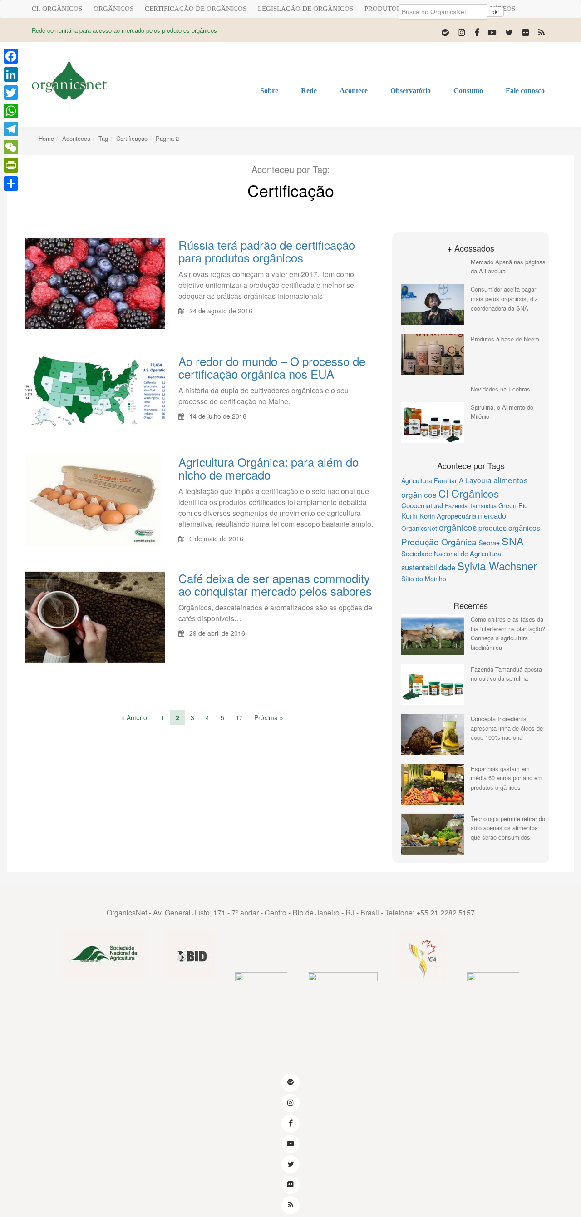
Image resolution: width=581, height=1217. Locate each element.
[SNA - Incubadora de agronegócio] (493, 998)
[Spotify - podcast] (445, 32)
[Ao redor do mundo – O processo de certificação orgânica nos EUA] (95, 391)
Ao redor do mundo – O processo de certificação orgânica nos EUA (271, 367)
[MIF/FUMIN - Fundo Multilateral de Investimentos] (261, 998)
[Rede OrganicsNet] (69, 86)
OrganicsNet (419, 528)
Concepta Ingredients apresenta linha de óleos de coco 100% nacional (507, 728)
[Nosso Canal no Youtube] (492, 32)
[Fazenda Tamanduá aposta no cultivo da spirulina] (432, 684)
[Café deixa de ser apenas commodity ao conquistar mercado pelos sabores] (95, 616)
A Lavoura (475, 480)
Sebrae (489, 542)
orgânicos (458, 527)
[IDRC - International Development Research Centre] (343, 998)
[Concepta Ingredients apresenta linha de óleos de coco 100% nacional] (432, 734)
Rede (309, 90)
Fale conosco (525, 90)
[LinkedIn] (11, 74)
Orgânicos (113, 8)
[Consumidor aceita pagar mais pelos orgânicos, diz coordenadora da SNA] (432, 304)
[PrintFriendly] (11, 165)
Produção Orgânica (439, 541)
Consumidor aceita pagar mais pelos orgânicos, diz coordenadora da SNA (504, 298)
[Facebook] (476, 32)
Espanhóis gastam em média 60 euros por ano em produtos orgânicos (506, 778)
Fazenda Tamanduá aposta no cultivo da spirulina (506, 674)
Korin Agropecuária (447, 515)
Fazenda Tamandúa (471, 505)
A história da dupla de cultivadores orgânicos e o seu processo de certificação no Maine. (263, 395)
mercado (492, 515)
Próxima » (268, 717)
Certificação (132, 138)
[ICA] (422, 955)
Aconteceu (76, 138)
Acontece (354, 90)
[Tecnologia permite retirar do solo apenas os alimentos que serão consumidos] (432, 834)
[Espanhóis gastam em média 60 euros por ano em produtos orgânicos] (432, 784)
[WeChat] (11, 147)
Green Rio (513, 505)
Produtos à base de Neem (505, 339)
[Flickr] (525, 32)
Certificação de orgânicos (195, 8)
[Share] (11, 183)
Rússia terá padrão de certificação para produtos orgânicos (266, 251)
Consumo (468, 90)
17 (239, 717)
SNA (513, 541)
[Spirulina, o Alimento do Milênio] (432, 422)
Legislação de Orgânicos (305, 8)
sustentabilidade (428, 567)
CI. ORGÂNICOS (57, 8)
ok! (495, 11)
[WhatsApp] (11, 111)
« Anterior (135, 717)
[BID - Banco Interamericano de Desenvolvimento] (190, 955)
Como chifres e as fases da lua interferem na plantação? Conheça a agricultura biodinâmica (508, 633)
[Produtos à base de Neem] (432, 354)
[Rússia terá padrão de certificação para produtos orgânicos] (95, 282)
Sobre (269, 90)
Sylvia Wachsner (497, 566)
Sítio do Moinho (423, 578)
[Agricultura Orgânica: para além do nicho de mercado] (93, 500)
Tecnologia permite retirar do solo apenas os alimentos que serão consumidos (508, 827)
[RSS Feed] (541, 32)
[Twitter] (509, 32)
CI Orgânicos (468, 493)
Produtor (382, 8)
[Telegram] (11, 129)
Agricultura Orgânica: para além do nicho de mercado (268, 468)
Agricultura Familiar (429, 480)
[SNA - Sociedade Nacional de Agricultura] (104, 955)
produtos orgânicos (509, 528)
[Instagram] (461, 32)
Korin (409, 515)
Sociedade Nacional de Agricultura (451, 553)
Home (46, 138)
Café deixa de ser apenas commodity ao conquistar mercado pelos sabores (275, 584)
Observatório (410, 90)
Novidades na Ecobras (500, 389)
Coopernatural (422, 505)
